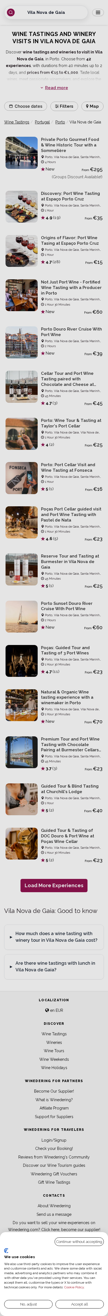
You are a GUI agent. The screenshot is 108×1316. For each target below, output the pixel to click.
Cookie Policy (74, 1287)
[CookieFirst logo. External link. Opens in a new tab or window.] (6, 1250)
